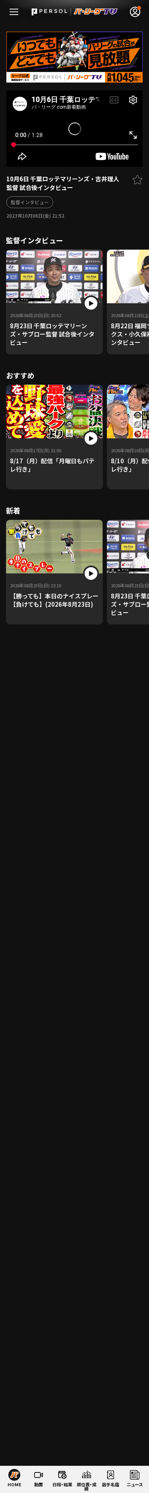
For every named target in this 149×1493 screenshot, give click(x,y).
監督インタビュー (30, 202)
